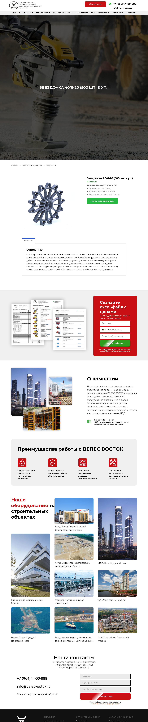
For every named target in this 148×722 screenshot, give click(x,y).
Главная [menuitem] (16, 12)
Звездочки (51, 165)
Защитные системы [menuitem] (84, 12)
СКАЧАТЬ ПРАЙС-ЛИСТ (115, 343)
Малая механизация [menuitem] (62, 12)
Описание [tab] (28, 241)
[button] (102, 201)
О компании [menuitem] (118, 12)
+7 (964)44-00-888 (124, 3)
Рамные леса (81, 721)
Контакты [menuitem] (131, 12)
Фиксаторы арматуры (32, 165)
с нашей (115, 351)
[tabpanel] (74, 259)
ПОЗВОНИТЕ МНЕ (105, 696)
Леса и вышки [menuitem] (42, 12)
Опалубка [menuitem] (27, 12)
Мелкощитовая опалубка (54, 721)
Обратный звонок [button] (95, 4)
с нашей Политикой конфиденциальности (105, 704)
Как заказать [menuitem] (103, 12)
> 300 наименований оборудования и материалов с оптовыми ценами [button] (111, 422)
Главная (14, 165)
